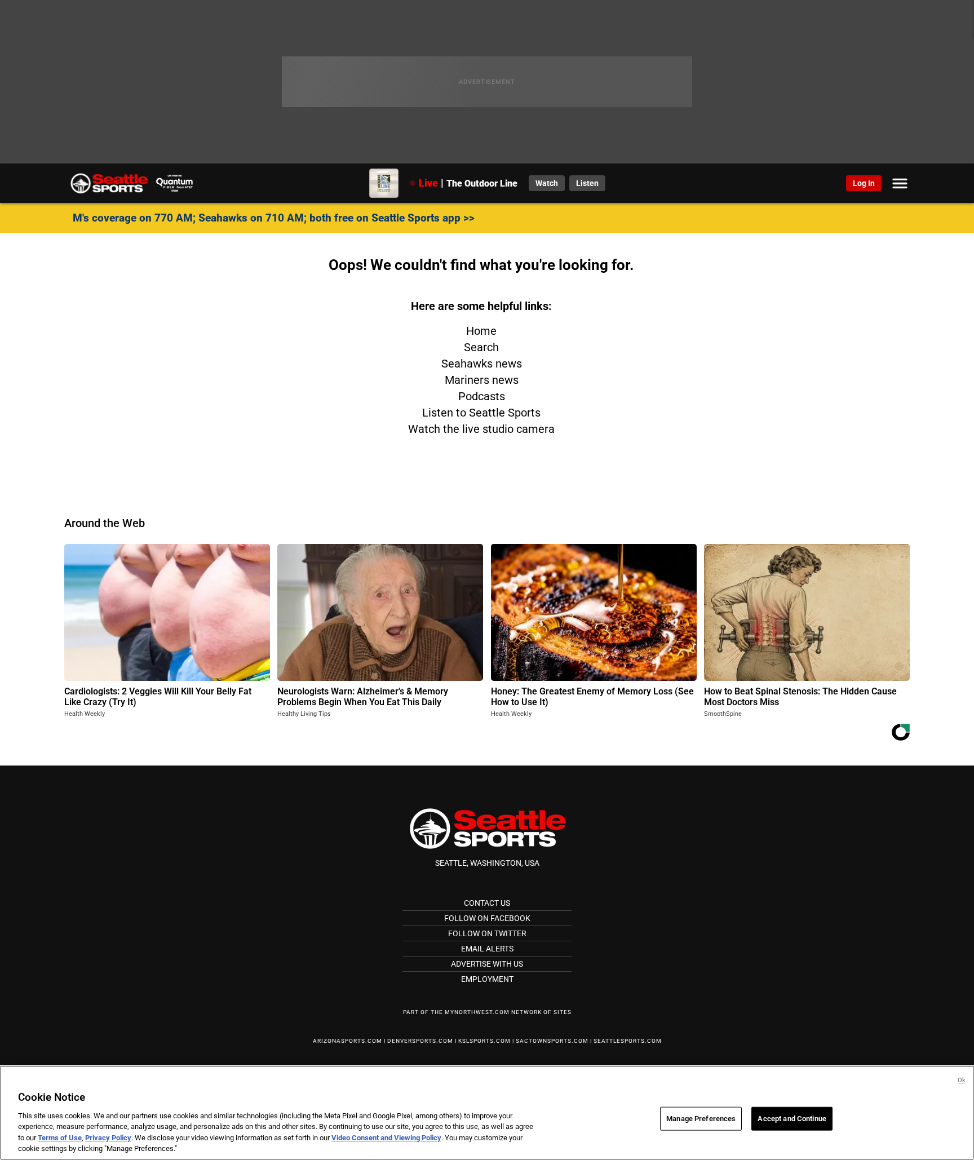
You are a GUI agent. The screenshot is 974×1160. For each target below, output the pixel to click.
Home (481, 331)
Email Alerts (487, 948)
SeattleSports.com (628, 1041)
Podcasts (481, 396)
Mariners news (482, 380)
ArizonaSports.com (347, 1041)
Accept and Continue (792, 1118)
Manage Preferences (701, 1118)
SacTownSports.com (552, 1041)
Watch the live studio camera (481, 429)
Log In (864, 183)
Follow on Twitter (487, 933)
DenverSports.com (420, 1041)
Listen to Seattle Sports (481, 412)
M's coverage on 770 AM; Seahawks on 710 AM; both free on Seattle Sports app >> (274, 217)
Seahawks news (481, 363)
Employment (487, 979)
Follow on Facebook (487, 918)
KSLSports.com (484, 1041)
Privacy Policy (108, 1138)
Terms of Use (60, 1138)
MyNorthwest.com (477, 1012)
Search (481, 347)
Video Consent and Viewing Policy (386, 1138)
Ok (962, 1080)
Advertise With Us (487, 963)
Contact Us (487, 902)
